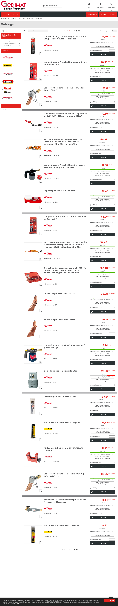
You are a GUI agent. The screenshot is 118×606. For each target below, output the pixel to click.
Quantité (96, 50)
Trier (25, 31)
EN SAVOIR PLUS (17, 604)
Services (103, 14)
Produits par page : (104, 31)
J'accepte (110, 600)
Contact (112, 14)
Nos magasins (92, 14)
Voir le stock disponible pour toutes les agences (102, 45)
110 (4, 109)
